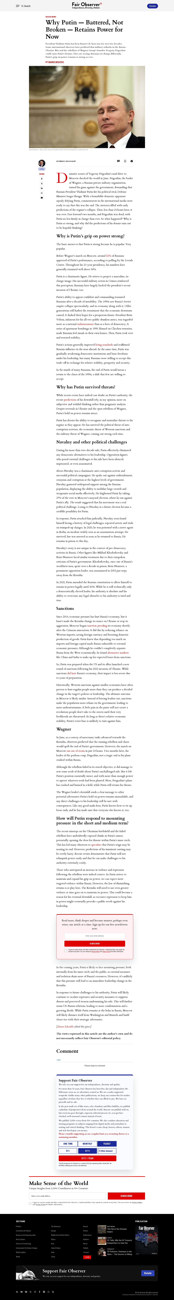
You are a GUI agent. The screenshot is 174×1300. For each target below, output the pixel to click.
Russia (85, 1226)
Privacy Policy (96, 951)
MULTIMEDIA (111, 1226)
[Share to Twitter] (42, 183)
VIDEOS (109, 1238)
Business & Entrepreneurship (26, 1235)
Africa (53, 1239)
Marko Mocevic (56, 62)
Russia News (51, 17)
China (53, 1257)
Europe (53, 1231)
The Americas (55, 1226)
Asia (52, 1244)
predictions (70, 400)
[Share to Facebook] (42, 179)
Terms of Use (106, 951)
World (18, 1257)
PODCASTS (110, 1249)
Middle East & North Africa (60, 1235)
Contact (86, 1252)
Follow (42, 169)
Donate (148, 1273)
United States (55, 1248)
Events (85, 1231)
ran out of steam (76, 751)
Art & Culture (20, 1239)
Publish (85, 1248)
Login (58, 1060)
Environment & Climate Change (26, 1248)
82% (108, 256)
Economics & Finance (23, 1231)
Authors (86, 1239)
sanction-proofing (97, 625)
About (85, 1244)
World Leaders (21, 1252)
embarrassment (85, 324)
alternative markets (118, 653)
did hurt (71, 673)
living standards (104, 345)
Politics (18, 1226)
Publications (87, 1235)
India (52, 1252)
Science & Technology (23, 1244)
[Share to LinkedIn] (42, 188)
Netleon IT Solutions (152, 1294)
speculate (96, 845)
